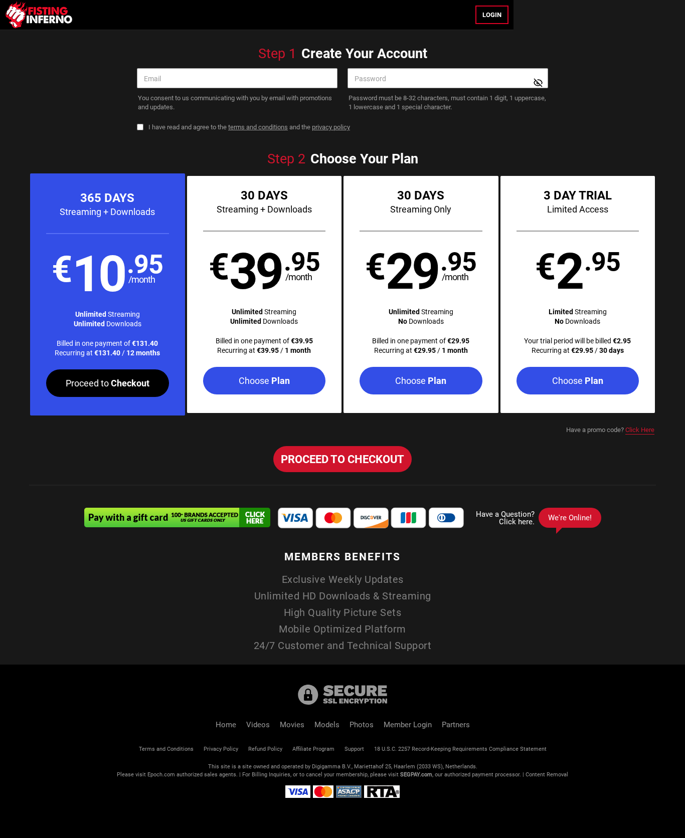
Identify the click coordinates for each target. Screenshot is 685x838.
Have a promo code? (610, 429)
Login (491, 14)
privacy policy (331, 126)
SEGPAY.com (416, 774)
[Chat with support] (536, 518)
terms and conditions (258, 126)
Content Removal (547, 774)
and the (249, 127)
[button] (107, 294)
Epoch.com (161, 774)
